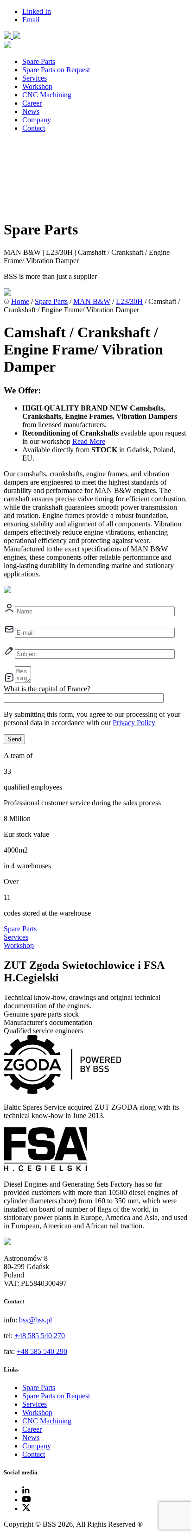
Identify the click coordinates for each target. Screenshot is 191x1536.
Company (36, 120)
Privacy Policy (134, 723)
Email (30, 20)
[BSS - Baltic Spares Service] (8, 36)
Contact (33, 128)
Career (32, 103)
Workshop (37, 86)
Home (20, 301)
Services (34, 78)
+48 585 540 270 (39, 1336)
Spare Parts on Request (56, 70)
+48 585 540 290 (42, 1351)
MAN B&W (91, 301)
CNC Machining (46, 95)
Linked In (36, 11)
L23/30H (129, 301)
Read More (88, 441)
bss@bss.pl (35, 1320)
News (30, 111)
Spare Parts (38, 61)
